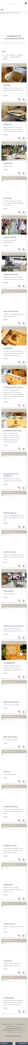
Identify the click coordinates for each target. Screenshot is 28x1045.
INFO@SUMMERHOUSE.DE (14, 1028)
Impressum (4, 1043)
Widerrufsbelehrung (14, 1036)
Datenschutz (23, 1043)
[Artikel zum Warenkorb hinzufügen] (22, 99)
